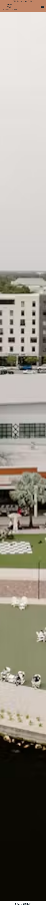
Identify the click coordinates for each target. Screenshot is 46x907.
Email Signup (23, 904)
